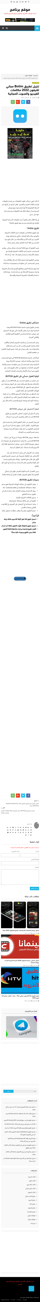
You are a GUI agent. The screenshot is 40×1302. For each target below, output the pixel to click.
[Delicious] (25, 827)
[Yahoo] (28, 835)
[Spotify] (31, 832)
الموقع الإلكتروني (35, 859)
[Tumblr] (18, 832)
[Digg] (20, 827)
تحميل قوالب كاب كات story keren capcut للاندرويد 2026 (20, 1115)
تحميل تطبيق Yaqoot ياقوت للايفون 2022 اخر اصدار (19, 526)
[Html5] (31, 830)
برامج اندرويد (31, 1200)
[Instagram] (28, 830)
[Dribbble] (18, 827)
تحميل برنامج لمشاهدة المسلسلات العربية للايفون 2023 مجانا (21, 930)
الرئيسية (36, 75)
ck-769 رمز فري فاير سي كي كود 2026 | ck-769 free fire (20, 1124)
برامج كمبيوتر (31, 1208)
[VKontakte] (10, 832)
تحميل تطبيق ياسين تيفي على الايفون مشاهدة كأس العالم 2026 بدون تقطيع (19, 1146)
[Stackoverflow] (25, 832)
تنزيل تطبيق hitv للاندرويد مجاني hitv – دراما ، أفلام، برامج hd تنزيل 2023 (20, 997)
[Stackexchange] (28, 832)
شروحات (32, 1223)
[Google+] (7, 827)
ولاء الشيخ (35, 97)
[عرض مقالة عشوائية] (3, 28)
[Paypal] (23, 830)
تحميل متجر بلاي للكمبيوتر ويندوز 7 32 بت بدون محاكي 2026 (20, 1108)
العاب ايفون (32, 1181)
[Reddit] (18, 830)
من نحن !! (19, 1299)
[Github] (10, 827)
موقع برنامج (20, 9)
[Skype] (10, 830)
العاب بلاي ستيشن (30, 1188)
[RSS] (15, 830)
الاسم (37, 851)
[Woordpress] (31, 835)
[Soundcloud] (7, 830)
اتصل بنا (13, 1299)
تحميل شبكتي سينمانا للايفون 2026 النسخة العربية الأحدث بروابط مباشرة (22, 962)
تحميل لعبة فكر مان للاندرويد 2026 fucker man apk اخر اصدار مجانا (19, 1160)
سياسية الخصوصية (5, 1299)
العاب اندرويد (31, 1177)
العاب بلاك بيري (31, 1185)
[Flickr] (13, 827)
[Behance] (28, 827)
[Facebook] (15, 827)
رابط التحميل (19, 579)
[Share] (13, 830)
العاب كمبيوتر (31, 1192)
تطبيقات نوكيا (31, 1219)
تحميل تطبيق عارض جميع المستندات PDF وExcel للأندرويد (19, 1120)
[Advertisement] (20, 53)
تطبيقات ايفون (28, 75)
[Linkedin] (25, 830)
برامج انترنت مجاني (30, 1196)
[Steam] (23, 832)
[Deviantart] (23, 827)
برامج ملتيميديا (31, 1212)
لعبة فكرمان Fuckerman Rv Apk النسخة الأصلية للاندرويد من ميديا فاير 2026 (21, 1140)
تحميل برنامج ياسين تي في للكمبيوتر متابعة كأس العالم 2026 (20, 1153)
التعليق (36, 867)
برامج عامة (32, 1204)
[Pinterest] (20, 830)
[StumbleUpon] (20, 832)
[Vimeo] (13, 832)
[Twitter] (15, 832)
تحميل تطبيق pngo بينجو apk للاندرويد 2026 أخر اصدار (20, 1128)
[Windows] (7, 832)
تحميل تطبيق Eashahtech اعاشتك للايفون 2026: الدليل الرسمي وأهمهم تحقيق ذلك (20, 1133)
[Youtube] (25, 835)
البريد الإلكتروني (15, 851)
